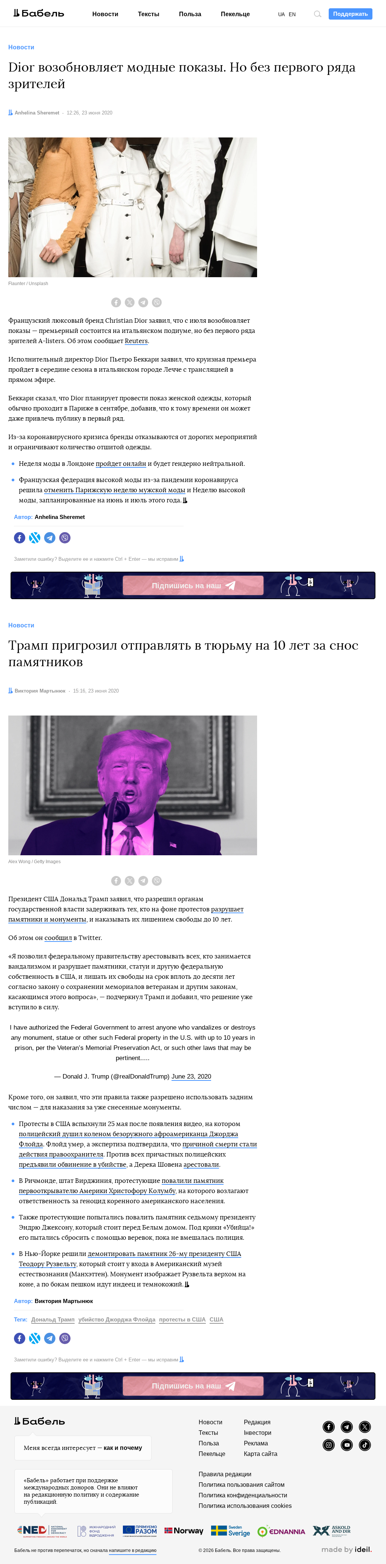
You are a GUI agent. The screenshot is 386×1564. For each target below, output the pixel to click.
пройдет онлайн (121, 464)
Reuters (136, 341)
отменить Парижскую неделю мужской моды (114, 490)
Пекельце (235, 14)
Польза (190, 14)
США (217, 1319)
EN (292, 14)
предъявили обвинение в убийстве (72, 1164)
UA (281, 14)
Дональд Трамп (53, 1319)
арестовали (201, 1164)
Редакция (257, 1422)
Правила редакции (225, 1474)
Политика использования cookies (245, 1506)
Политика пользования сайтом (242, 1485)
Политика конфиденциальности (243, 1495)
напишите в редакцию (132, 1550)
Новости (105, 14)
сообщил (58, 938)
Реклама (256, 1443)
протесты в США (182, 1319)
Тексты (148, 14)
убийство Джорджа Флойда (116, 1319)
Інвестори (257, 1433)
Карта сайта (260, 1454)
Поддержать (350, 14)
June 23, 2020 (191, 1076)
